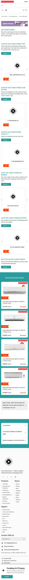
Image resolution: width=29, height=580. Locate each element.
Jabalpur (18, 490)
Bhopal (18, 486)
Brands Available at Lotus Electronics (13, 440)
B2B (4, 532)
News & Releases (7, 527)
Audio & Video (6, 492)
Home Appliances (13, 16)
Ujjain (17, 488)
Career (4, 525)
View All (5, 53)
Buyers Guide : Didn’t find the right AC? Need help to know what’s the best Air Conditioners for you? (14, 405)
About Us (5, 520)
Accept (7, 576)
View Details (23, 306)
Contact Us (6, 523)
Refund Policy (6, 514)
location (7, 1)
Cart (4, 518)
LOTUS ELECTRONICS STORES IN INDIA (12, 433)
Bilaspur (18, 499)
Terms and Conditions (8, 512)
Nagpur (18, 493)
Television (5, 484)
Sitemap (5, 529)
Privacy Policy (6, 509)
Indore (17, 484)
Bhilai (17, 497)
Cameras (5, 501)
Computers (5, 490)
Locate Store (6, 425)
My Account (6, 516)
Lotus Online (4, 16)
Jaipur (17, 501)
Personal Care (6, 503)
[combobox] (14, 5)
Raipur (17, 495)
